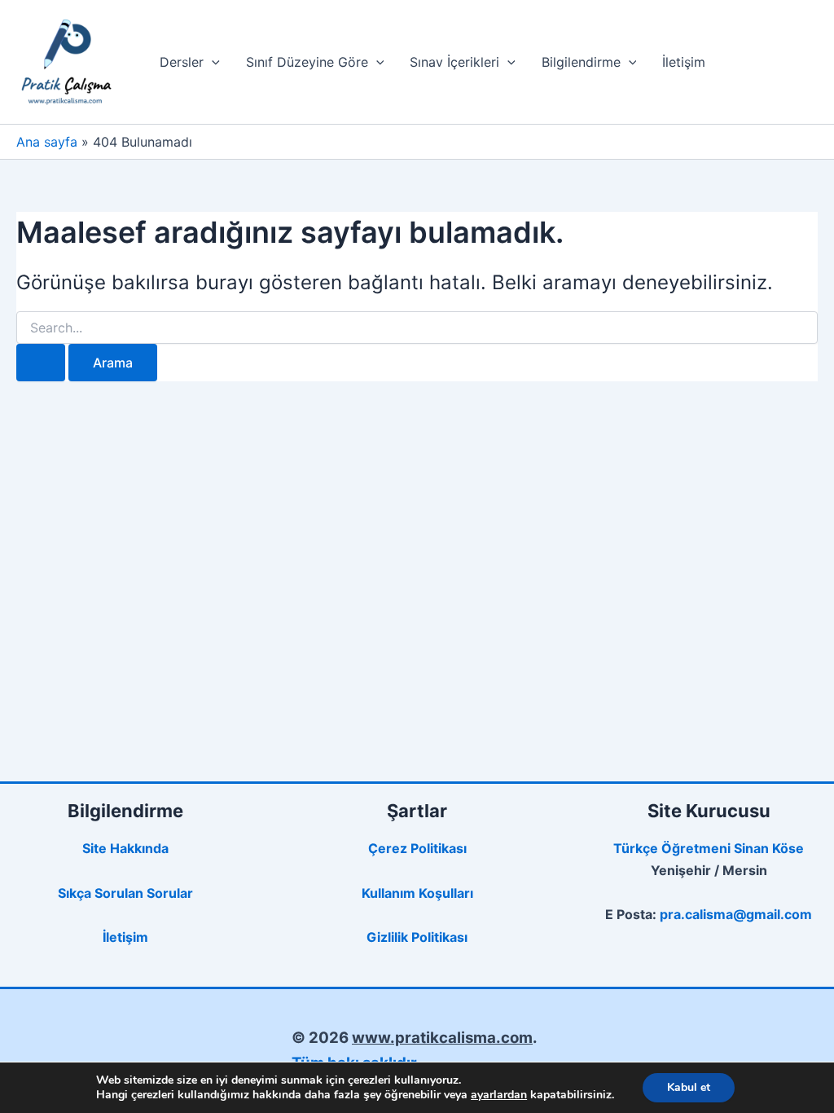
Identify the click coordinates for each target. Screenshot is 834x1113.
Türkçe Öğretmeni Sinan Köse (708, 848)
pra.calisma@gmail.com (736, 914)
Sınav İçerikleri (454, 62)
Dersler (182, 62)
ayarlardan (499, 1095)
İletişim (683, 62)
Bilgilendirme (581, 62)
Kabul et (688, 1087)
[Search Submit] (40, 362)
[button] (212, 62)
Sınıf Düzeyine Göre (307, 62)
